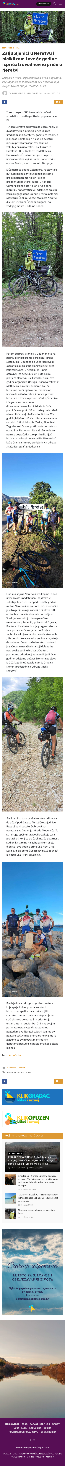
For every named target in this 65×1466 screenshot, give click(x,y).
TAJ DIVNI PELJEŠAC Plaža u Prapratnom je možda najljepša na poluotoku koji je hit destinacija (38, 1197)
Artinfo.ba (15, 1055)
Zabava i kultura (40, 1424)
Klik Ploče (17, 93)
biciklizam (12, 1072)
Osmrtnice (43, 4)
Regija (16, 48)
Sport (56, 1424)
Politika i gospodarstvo (23, 1432)
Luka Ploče (20, 1428)
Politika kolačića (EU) (26, 1447)
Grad (24, 1424)
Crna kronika (48, 1432)
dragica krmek (25, 1072)
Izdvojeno (7, 48)
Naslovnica (12, 1424)
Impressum (43, 1447)
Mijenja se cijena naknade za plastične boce (36, 1212)
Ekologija (35, 1428)
